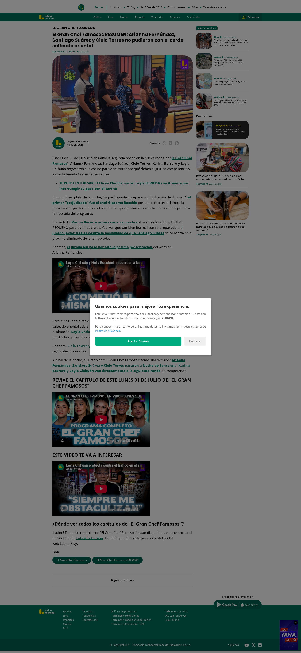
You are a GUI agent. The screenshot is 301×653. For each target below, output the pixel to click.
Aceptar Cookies (138, 341)
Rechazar (195, 341)
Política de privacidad (107, 330)
